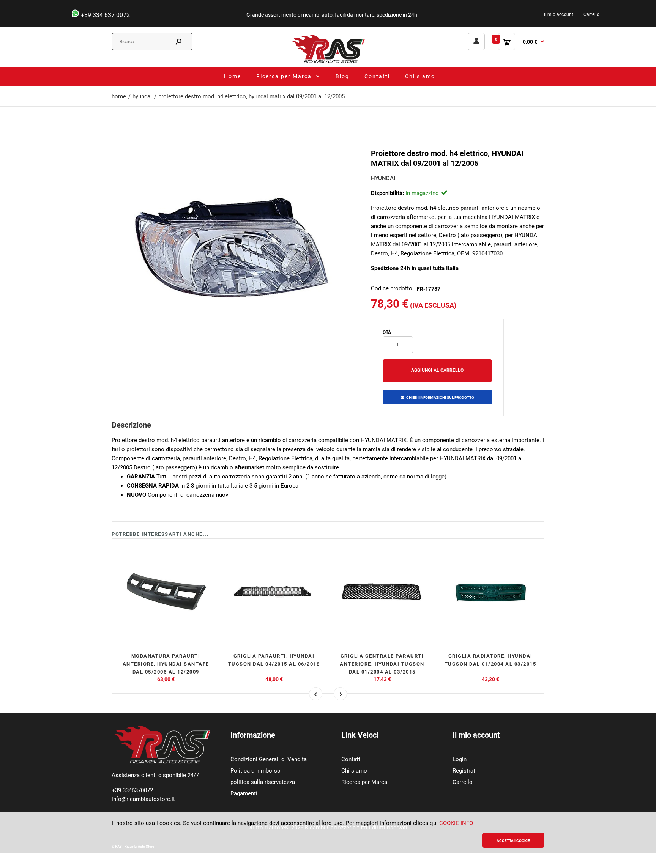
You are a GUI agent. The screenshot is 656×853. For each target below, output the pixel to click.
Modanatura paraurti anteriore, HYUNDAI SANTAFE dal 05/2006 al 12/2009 (166, 664)
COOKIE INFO (456, 823)
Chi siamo (354, 770)
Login (460, 759)
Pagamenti (243, 793)
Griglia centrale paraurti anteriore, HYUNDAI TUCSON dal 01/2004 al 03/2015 (382, 664)
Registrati (465, 770)
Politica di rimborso (255, 770)
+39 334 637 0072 (104, 15)
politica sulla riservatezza (262, 782)
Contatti (351, 759)
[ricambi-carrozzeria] (328, 62)
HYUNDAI (383, 178)
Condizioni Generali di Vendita (268, 759)
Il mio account (558, 14)
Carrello (591, 14)
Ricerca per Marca (364, 782)
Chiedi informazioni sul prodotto (440, 397)
